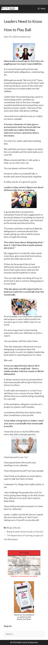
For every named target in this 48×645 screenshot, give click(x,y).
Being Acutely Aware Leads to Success (25, 531)
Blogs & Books (14, 527)
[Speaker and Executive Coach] (9, 8)
